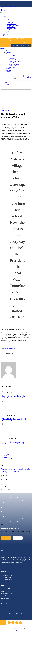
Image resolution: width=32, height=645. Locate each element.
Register (3, 10)
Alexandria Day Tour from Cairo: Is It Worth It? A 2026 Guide (15, 420)
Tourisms (16, 471)
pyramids (8, 472)
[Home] (2, 48)
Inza (16, 630)
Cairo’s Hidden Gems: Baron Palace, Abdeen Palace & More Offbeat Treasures (16, 397)
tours (22, 472)
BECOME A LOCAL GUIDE (8, 6)
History (20, 469)
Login (2, 9)
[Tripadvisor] (28, 42)
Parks (13, 348)
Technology (7, 457)
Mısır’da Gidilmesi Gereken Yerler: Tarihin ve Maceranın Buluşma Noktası (15, 443)
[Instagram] (21, 42)
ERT (3, 108)
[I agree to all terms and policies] (16, 609)
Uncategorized (8, 458)
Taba (11, 472)
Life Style (6, 84)
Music (9, 110)
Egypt (17, 469)
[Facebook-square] (9, 622)
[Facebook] (17, 42)
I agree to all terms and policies (16, 613)
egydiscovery (9, 628)
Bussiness (6, 453)
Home (5, 82)
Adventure (4, 469)
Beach (6, 348)
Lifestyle (10, 348)
